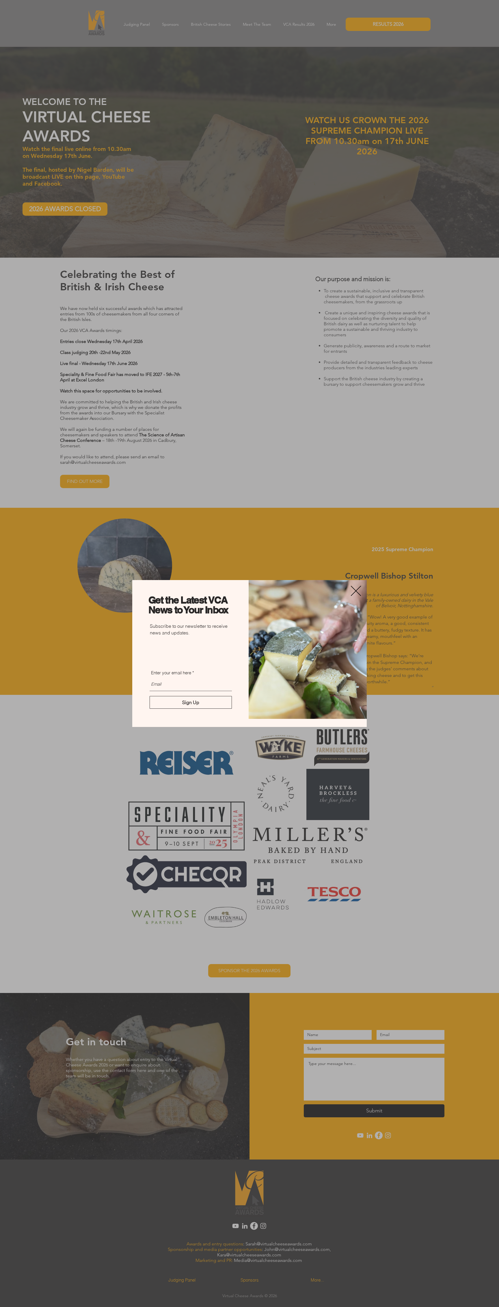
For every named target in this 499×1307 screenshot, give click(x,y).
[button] (356, 591)
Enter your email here (171, 673)
